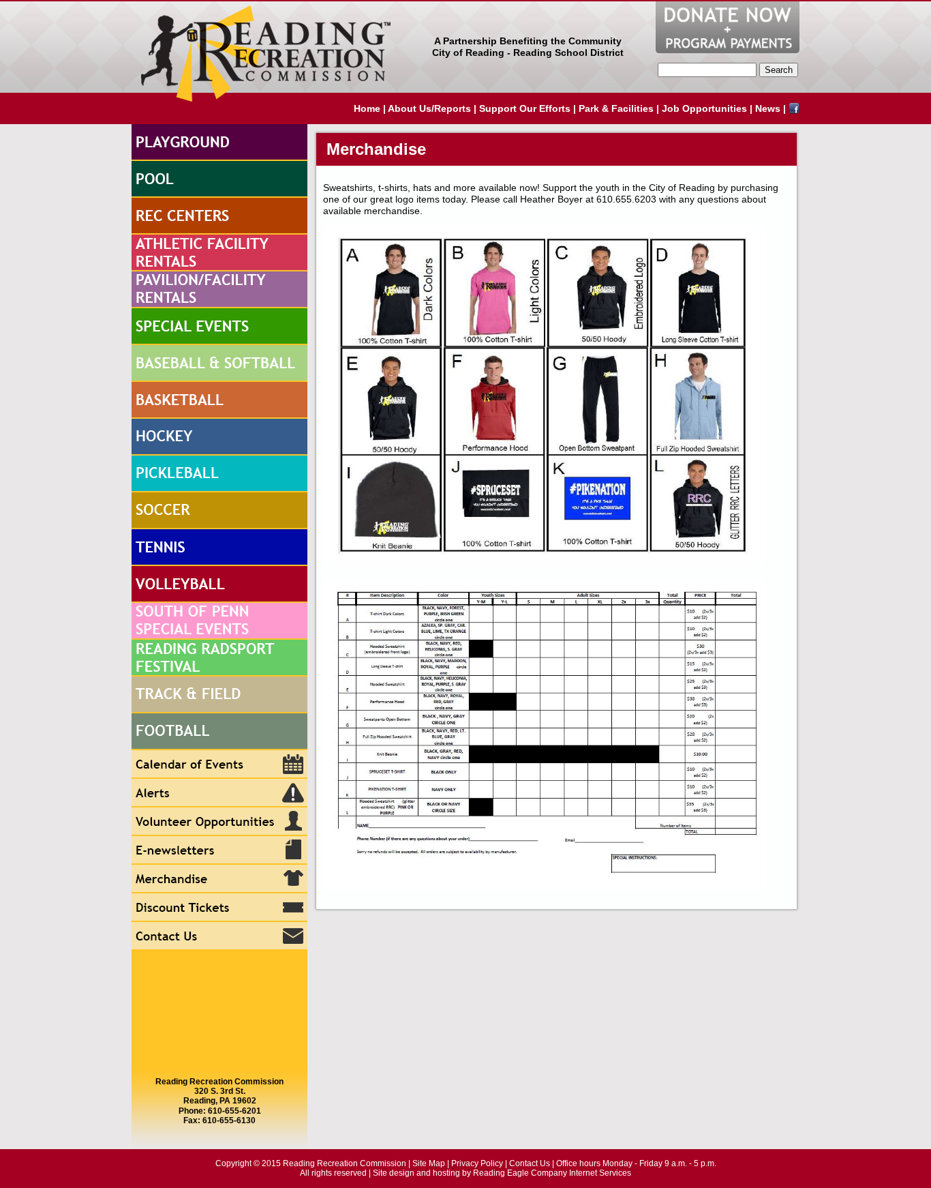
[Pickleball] (219, 474)
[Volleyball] (219, 584)
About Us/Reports (429, 108)
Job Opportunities (704, 108)
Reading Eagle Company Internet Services (552, 1173)
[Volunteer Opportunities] (219, 821)
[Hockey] (219, 437)
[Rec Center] (219, 216)
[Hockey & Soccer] (219, 510)
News (767, 108)
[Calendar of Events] (219, 764)
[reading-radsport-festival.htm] (219, 658)
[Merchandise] (219, 879)
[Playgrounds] (219, 142)
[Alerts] (219, 793)
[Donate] (727, 27)
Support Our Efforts (524, 108)
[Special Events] (219, 326)
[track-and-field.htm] (219, 695)
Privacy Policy (477, 1163)
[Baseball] (219, 363)
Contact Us (529, 1163)
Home (367, 108)
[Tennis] (219, 547)
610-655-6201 (234, 1111)
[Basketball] (219, 400)
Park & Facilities (616, 108)
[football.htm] (219, 731)
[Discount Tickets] (219, 907)
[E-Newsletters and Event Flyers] (219, 850)
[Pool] (219, 179)
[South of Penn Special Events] (219, 621)
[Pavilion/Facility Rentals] (219, 289)
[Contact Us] (219, 936)
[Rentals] (219, 253)
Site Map (428, 1163)
